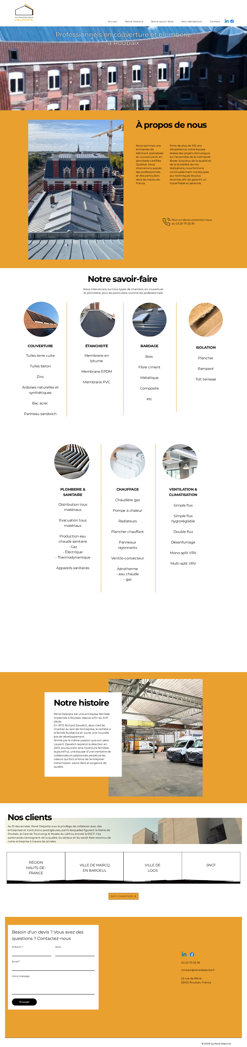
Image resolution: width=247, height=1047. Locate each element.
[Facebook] (232, 21)
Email (16, 961)
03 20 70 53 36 (185, 223)
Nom (58, 947)
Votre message (21, 976)
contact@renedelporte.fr (198, 970)
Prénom (17, 947)
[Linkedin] (226, 21)
